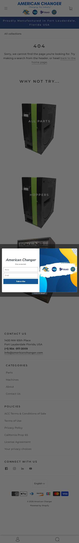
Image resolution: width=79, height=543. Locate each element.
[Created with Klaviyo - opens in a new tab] (39, 293)
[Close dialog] (74, 251)
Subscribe (20, 281)
